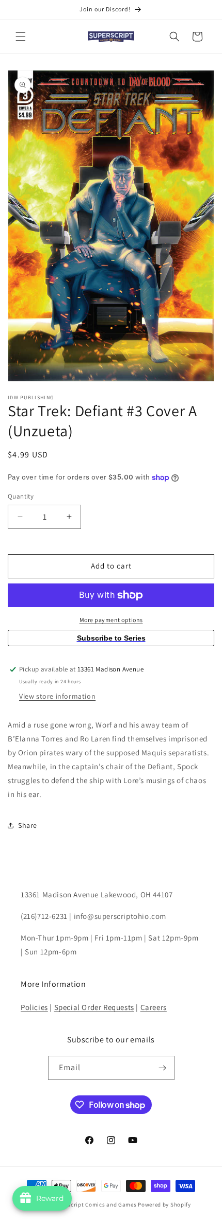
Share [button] (27, 825)
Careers (153, 1007)
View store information (57, 696)
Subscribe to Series (111, 638)
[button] (20, 36)
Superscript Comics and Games (94, 1204)
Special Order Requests (94, 1007)
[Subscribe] (162, 1068)
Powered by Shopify (164, 1204)
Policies (34, 1007)
